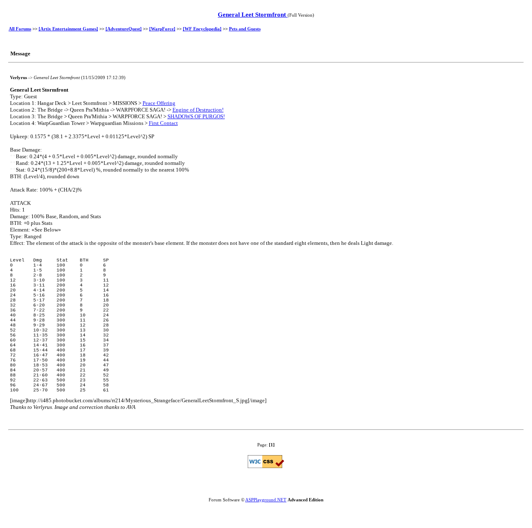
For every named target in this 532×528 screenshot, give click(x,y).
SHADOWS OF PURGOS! (196, 116)
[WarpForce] (162, 28)
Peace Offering (159, 103)
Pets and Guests (245, 28)
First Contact (163, 123)
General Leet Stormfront (253, 14)
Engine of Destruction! (198, 110)
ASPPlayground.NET (265, 499)
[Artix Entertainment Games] (68, 28)
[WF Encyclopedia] (202, 28)
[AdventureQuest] (124, 28)
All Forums (20, 28)
